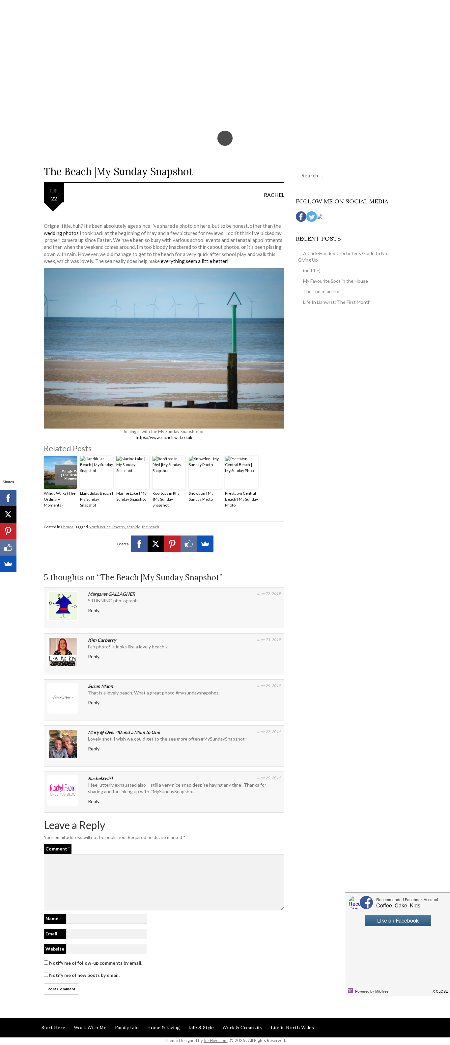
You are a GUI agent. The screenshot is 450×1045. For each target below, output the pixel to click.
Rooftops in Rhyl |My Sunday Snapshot (167, 499)
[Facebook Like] (189, 544)
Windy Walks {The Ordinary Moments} (59, 499)
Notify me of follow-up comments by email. (95, 963)
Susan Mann (100, 686)
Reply (93, 610)
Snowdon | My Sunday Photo (201, 496)
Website (54, 949)
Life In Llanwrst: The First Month (337, 302)
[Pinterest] (172, 544)
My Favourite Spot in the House (335, 281)
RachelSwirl (100, 778)
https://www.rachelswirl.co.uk (164, 437)
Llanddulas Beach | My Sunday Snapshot (96, 499)
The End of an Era (321, 291)
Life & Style (201, 1028)
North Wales (100, 526)
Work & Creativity (242, 1028)
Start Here (53, 1028)
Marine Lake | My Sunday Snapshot (131, 496)
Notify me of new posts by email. (84, 975)
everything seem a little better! (195, 261)
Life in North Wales (292, 1028)
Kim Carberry (102, 640)
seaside (133, 526)
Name (51, 918)
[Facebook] (139, 544)
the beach (150, 526)
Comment (57, 848)
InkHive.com (216, 1040)
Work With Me (90, 1028)
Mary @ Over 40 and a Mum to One (124, 732)
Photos (67, 526)
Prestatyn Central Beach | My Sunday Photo (241, 499)
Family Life (127, 1028)
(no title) (312, 270)
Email (51, 933)
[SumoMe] (205, 544)
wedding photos (61, 233)
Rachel (274, 195)
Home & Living (163, 1028)
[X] (156, 544)
